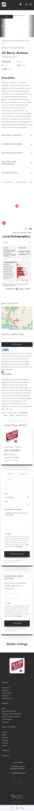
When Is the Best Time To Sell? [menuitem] (11, 716)
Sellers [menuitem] (4, 708)
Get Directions (17, 344)
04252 (12, 415)
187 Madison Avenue (17, 767)
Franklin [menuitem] (4, 735)
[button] (3, 26)
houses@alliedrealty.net (18, 773)
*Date (6, 494)
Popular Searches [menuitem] (7, 693)
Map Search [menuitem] (5, 690)
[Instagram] (20, 781)
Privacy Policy (6, 374)
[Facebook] (13, 781)
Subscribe (17, 623)
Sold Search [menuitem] (5, 696)
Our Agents (15, 460)
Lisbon (5, 415)
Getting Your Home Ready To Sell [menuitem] (12, 714)
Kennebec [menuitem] (5, 737)
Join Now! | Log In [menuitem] (7, 698)
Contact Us (7, 460)
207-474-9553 (26, 4)
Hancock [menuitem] (4, 745)
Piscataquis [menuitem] (5, 743)
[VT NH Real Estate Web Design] (17, 797)
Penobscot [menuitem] (5, 740)
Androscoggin (23, 413)
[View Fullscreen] (4, 316)
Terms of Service (15, 562)
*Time (6, 501)
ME (15, 413)
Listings (9, 413)
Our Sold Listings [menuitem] (7, 719)
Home (3, 413)
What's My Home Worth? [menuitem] (9, 711)
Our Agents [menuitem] (5, 755)
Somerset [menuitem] (4, 732)
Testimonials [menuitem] (5, 722)
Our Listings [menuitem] (5, 687)
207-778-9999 (12, 451)
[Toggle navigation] (30, 4)
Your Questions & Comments (12, 509)
